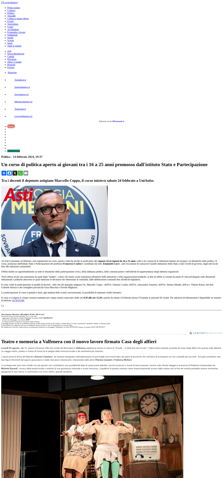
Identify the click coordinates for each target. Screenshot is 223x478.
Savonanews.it (21, 94)
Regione (11, 64)
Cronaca (11, 10)
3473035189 (18, 300)
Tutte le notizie (14, 46)
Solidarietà (12, 35)
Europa (10, 67)
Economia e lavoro (16, 32)
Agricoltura (12, 24)
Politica (10, 13)
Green (10, 26)
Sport (9, 43)
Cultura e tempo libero (18, 18)
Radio (11, 126)
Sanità (10, 37)
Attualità (11, 16)
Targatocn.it (20, 80)
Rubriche (12, 72)
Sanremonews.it (22, 87)
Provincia (11, 59)
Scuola (10, 40)
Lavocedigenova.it (23, 116)
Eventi (10, 21)
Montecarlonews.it (23, 101)
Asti (9, 51)
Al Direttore (13, 29)
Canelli (10, 56)
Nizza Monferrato (15, 53)
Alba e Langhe (14, 62)
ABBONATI (13, 151)
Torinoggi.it (20, 109)
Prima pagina (13, 7)
